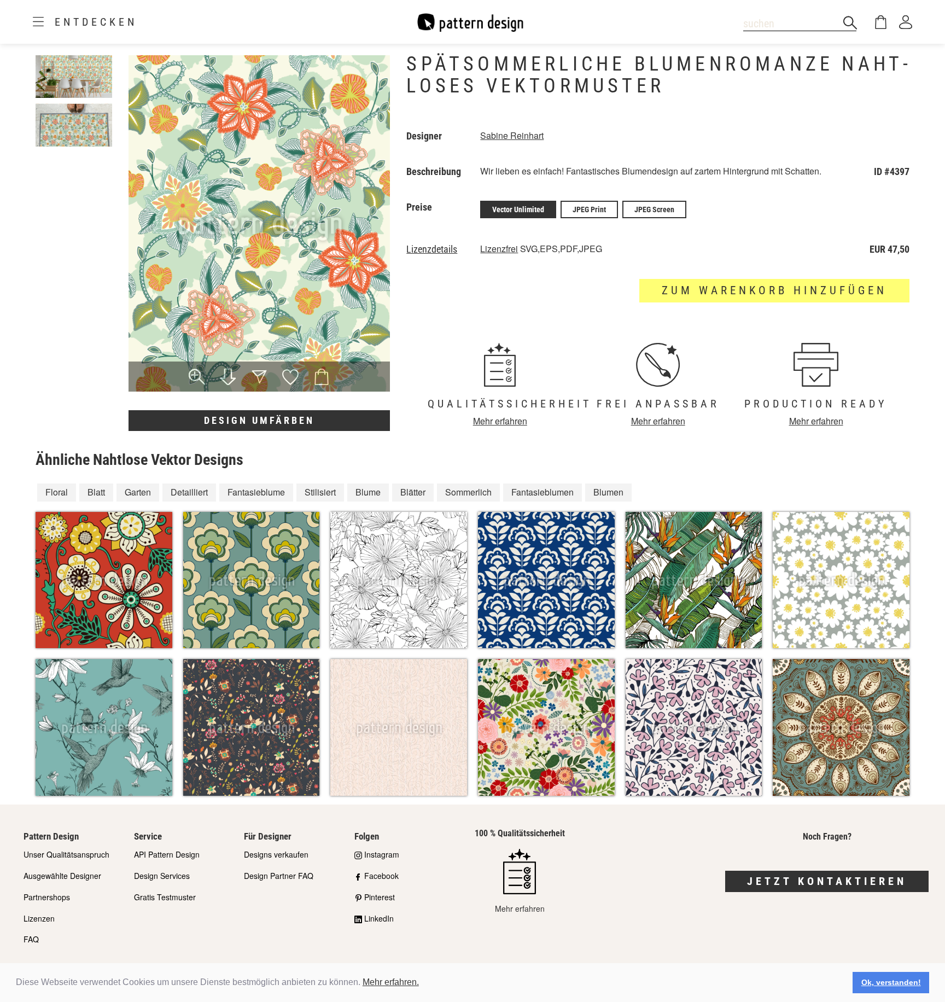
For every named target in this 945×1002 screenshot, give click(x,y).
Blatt (96, 492)
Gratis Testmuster (165, 897)
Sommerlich (468, 492)
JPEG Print (589, 209)
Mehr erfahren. (391, 982)
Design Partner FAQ (278, 875)
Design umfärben (259, 420)
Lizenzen (39, 918)
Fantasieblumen (542, 492)
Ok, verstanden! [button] (891, 982)
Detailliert (189, 492)
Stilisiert (320, 492)
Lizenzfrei (499, 248)
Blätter (412, 492)
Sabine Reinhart (512, 135)
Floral (56, 492)
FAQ (31, 939)
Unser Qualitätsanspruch (66, 854)
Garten (138, 492)
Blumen (608, 492)
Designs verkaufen (276, 854)
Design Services (162, 875)
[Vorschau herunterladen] (228, 378)
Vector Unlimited (518, 209)
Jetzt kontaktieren (827, 881)
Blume (368, 492)
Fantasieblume (256, 492)
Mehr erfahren (500, 421)
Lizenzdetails (431, 249)
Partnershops (47, 897)
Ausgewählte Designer (62, 875)
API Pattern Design (167, 854)
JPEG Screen (654, 209)
